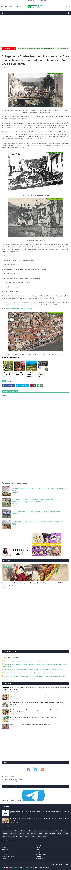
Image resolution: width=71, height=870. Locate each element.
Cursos (52, 830)
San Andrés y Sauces (41, 854)
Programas (5, 833)
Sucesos (63, 830)
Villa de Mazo (39, 858)
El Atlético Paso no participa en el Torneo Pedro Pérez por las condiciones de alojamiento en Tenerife (36, 500)
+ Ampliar (15, 492)
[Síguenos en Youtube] (42, 771)
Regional (17, 830)
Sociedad (46, 830)
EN (8, 776)
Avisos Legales (59, 864)
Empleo (46, 833)
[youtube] (69, 6)
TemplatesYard (14, 867)
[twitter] (67, 6)
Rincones (33, 836)
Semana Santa (6, 836)
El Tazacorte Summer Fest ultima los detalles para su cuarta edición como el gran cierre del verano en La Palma (34, 676)
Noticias (5, 830)
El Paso (38, 847)
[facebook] (64, 6)
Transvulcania (13, 833)
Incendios (14, 836)
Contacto (67, 864)
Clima (20, 836)
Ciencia (44, 836)
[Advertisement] (35, 31)
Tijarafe (4, 858)
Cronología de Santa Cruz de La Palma (19, 308)
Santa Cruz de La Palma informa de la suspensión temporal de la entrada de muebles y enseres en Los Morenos (39, 688)
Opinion (40, 833)
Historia (7, 53)
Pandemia (52, 833)
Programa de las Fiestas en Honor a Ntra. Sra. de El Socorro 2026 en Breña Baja (34, 717)
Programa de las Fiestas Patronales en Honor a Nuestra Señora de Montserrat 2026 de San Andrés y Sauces (35, 584)
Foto (39, 836)
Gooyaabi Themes (29, 867)
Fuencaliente (5, 850)
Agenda (11, 830)
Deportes (23, 830)
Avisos (57, 830)
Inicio (3, 53)
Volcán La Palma (38, 830)
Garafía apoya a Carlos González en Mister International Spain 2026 (30, 724)
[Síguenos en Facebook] (28, 771)
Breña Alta (38, 845)
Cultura (29, 830)
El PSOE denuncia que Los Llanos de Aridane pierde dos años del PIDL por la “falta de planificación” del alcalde (35, 710)
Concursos (22, 833)
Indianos (66, 833)
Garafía (38, 850)
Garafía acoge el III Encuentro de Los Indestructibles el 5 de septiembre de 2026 (25, 661)
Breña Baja (4, 847)
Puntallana (4, 854)
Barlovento (4, 845)
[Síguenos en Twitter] (35, 771)
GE (10, 776)
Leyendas (26, 836)
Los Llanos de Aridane (7, 852)
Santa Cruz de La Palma (8, 856)
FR (13, 776)
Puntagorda (39, 852)
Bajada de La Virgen (31, 833)
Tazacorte (38, 856)
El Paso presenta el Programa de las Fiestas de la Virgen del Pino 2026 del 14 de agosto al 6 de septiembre (38, 703)
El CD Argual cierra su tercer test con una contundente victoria (36, 511)
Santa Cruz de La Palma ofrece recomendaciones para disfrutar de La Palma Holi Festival (27, 673)
